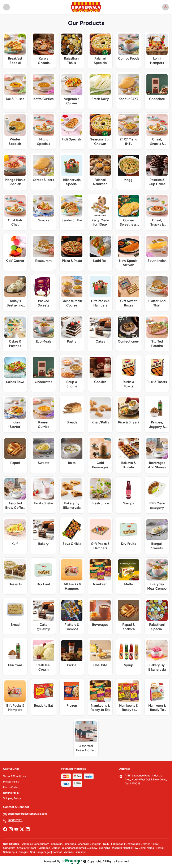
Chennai (83, 843)
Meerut (116, 847)
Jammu (80, 847)
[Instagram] (11, 829)
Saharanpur (10, 852)
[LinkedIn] (27, 829)
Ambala (27, 843)
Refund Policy (11, 792)
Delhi (106, 843)
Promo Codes (11, 787)
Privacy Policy (11, 781)
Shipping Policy (12, 798)
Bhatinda (70, 843)
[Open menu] (6, 7)
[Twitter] (22, 829)
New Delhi (138, 847)
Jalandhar (68, 847)
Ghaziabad (132, 843)
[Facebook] (5, 829)
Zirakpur (81, 852)
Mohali (126, 847)
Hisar (31, 847)
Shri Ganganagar (40, 852)
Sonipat (57, 852)
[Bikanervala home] (86, 7)
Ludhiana (104, 847)
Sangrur (23, 852)
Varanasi (69, 852)
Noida (150, 847)
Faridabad (117, 843)
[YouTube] (16, 829)
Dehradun (95, 843)
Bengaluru (57, 843)
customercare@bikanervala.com (27, 813)
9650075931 (15, 820)
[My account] (165, 7)
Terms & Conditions (14, 776)
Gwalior (21, 847)
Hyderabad (43, 847)
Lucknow (91, 847)
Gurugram (9, 847)
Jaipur (56, 847)
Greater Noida (149, 843)
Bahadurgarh (41, 843)
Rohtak (160, 847)
